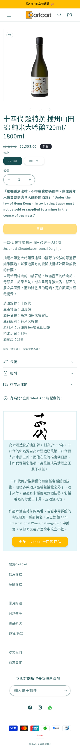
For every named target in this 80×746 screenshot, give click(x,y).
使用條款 (15, 574)
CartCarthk (44, 743)
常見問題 (15, 603)
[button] (9, 15)
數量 (6, 171)
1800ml (36, 162)
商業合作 (15, 662)
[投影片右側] (50, 109)
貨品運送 (15, 623)
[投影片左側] (30, 109)
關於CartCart (18, 564)
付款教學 (15, 613)
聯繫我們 (15, 652)
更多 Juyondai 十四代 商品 (40, 541)
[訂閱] (65, 690)
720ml (14, 162)
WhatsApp (38, 398)
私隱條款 (15, 584)
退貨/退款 (16, 633)
